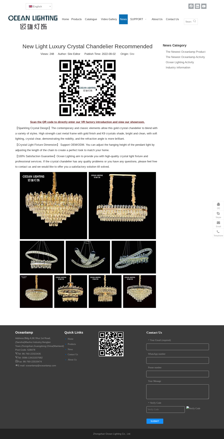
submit (155, 421)
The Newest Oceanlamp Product (185, 51)
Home (70, 339)
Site (132, 53)
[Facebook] (191, 6)
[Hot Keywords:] (195, 22)
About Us (72, 359)
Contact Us (73, 354)
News (70, 349)
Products (72, 344)
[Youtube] (203, 6)
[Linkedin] (197, 6)
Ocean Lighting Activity (180, 62)
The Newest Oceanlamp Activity (185, 57)
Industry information (178, 67)
